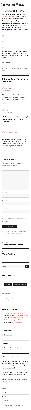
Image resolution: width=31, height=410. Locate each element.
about (4, 392)
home (4, 388)
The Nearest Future (12, 5)
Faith (6, 68)
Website (5, 208)
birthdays (19, 68)
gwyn (8, 110)
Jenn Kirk (9, 88)
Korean (4, 70)
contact (4, 396)
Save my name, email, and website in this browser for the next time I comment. (14, 220)
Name (4, 193)
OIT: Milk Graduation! (17, 313)
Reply (4, 103)
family (23, 68)
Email (4, 200)
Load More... (8, 284)
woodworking (8, 298)
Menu (27, 5)
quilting (6, 300)
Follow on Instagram (20, 284)
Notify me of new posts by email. (12, 233)
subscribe (5, 400)
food (26, 68)
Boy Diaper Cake (11, 132)
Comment (6, 169)
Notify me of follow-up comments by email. (15, 231)
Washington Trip (15, 320)
